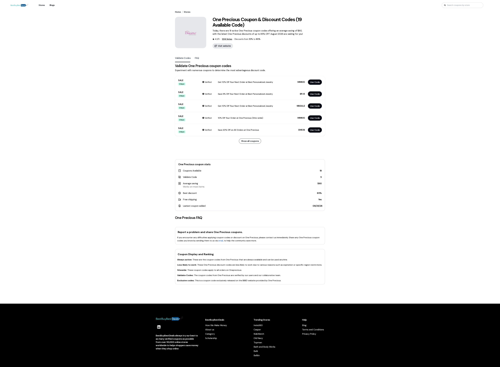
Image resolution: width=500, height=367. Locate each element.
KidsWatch (259, 333)
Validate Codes (183, 58)
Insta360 (258, 325)
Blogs (52, 5)
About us (209, 329)
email (220, 240)
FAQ (197, 58)
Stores (187, 12)
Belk (256, 351)
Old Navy (258, 338)
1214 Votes (227, 39)
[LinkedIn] (159, 327)
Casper (257, 329)
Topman (258, 342)
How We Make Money (216, 325)
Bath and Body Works (264, 346)
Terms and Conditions (313, 329)
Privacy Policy (309, 333)
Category (210, 333)
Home (178, 12)
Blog (304, 325)
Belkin (257, 355)
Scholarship (211, 338)
